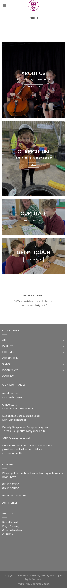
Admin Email (9, 502)
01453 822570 (10, 484)
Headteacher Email (14, 495)
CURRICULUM (10, 358)
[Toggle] (63, 340)
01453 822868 (10, 488)
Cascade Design (40, 583)
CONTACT (8, 376)
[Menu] (4, 5)
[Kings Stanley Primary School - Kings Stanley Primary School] (33, 5)
